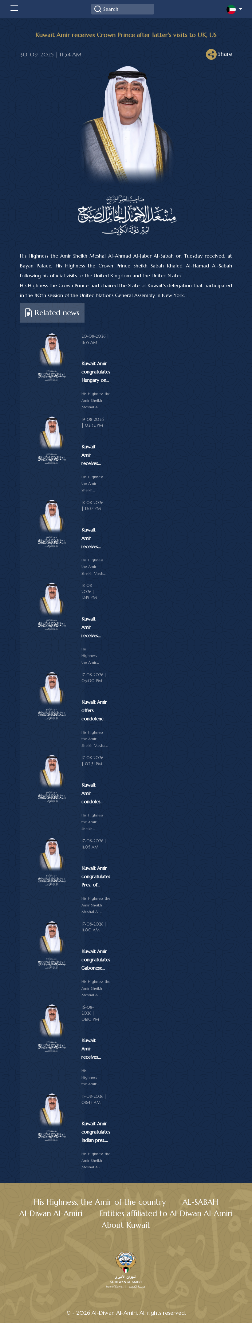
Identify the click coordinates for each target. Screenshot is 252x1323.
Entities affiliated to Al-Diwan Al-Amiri (166, 1213)
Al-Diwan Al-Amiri (50, 1213)
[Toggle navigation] (14, 9)
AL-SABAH (200, 1202)
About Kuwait (126, 1225)
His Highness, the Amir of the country (100, 1202)
